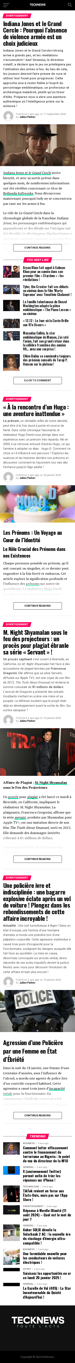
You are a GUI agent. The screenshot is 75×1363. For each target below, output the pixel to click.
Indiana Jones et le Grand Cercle (27, 172)
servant (20, 817)
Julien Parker (27, 117)
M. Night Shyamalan (51, 782)
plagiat (32, 796)
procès (13, 796)
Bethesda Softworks (18, 193)
